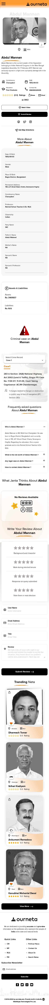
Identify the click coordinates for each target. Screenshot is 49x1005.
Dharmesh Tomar (17, 733)
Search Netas (33, 957)
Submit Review (26, 114)
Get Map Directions (26, 130)
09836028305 (35, 90)
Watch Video (26, 107)
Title (10, 634)
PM (8, 957)
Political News (33, 944)
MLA (8, 953)
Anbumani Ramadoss (20, 840)
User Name (12, 608)
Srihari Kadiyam (16, 786)
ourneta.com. (20, 999)
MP (8, 948)
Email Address (14, 621)
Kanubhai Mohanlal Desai (22, 893)
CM (8, 944)
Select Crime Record (14, 357)
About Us (31, 953)
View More (24, 906)
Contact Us (32, 948)
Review (11, 647)
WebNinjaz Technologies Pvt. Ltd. (24, 1002)
